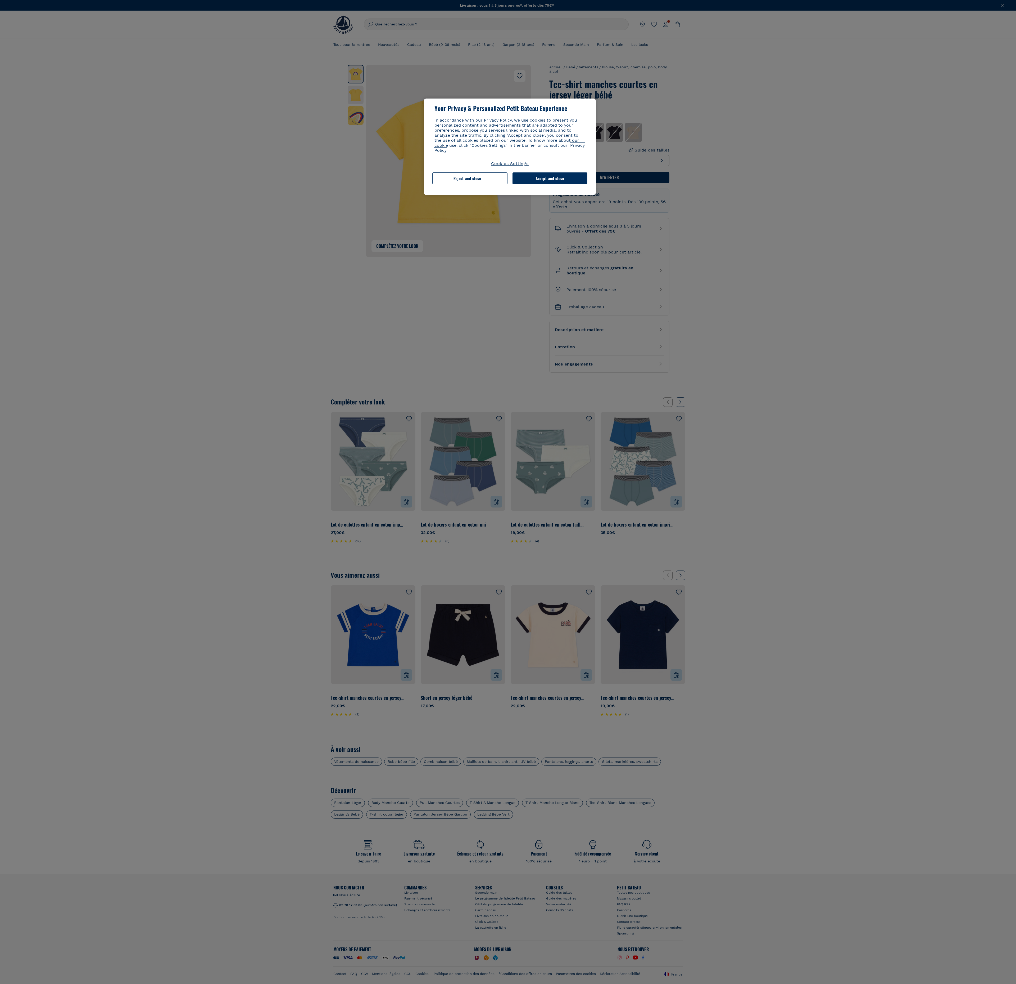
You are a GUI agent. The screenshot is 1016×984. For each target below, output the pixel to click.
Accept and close (550, 178)
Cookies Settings (510, 163)
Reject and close (467, 178)
